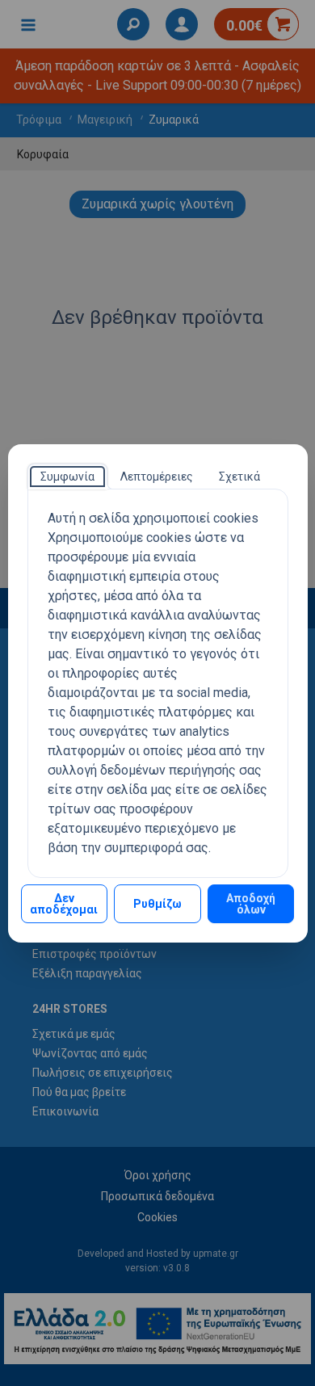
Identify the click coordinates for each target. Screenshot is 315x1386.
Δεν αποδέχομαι (64, 904)
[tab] (67, 476)
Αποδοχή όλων (250, 904)
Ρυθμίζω (157, 903)
